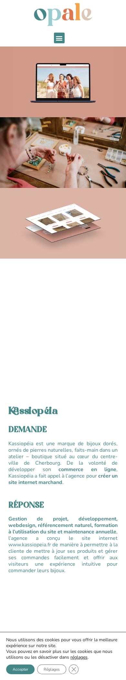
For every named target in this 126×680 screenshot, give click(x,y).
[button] (59, 38)
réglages (79, 657)
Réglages (52, 669)
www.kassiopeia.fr (29, 545)
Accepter (20, 669)
